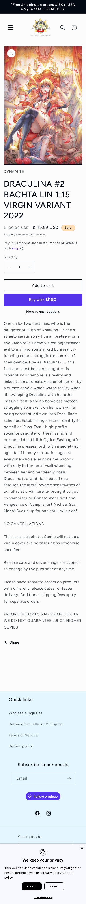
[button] (10, 27)
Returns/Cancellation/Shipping (36, 724)
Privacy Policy (51, 873)
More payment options (43, 311)
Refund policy (21, 746)
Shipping (9, 234)
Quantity (11, 257)
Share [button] (14, 642)
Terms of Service (23, 735)
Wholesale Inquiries (26, 713)
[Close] (82, 847)
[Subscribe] (69, 779)
